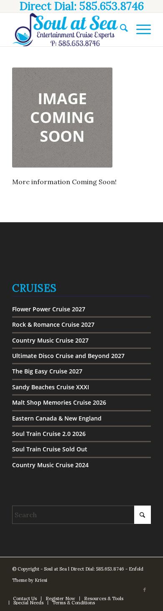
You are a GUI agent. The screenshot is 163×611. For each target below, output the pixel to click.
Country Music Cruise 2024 (50, 465)
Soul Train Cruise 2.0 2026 (49, 434)
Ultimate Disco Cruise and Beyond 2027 (68, 356)
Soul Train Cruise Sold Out (49, 449)
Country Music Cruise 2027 (50, 340)
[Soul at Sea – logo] (67, 29)
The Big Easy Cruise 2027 (47, 371)
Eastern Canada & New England (57, 418)
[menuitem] (120, 29)
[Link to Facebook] (144, 589)
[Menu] (139, 29)
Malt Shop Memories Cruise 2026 (59, 402)
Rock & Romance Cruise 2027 (53, 324)
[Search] (120, 29)
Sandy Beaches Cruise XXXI (50, 387)
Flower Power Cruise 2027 (48, 309)
